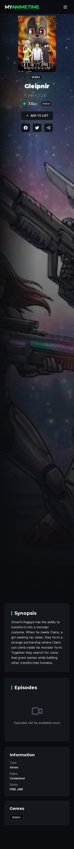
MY (22, 7)
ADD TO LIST (39, 115)
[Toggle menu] (65, 7)
